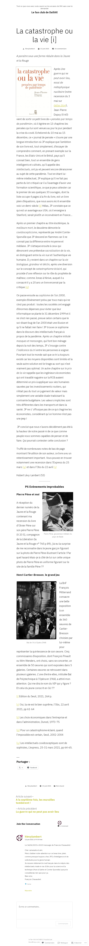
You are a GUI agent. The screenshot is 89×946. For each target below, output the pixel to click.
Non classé (60, 786)
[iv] (24, 467)
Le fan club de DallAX (44, 12)
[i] (17, 696)
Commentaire (63, 924)
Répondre (28, 891)
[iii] (27, 287)
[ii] (40, 205)
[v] (55, 467)
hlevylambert (30, 49)
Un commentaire (60, 49)
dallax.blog (60, 105)
